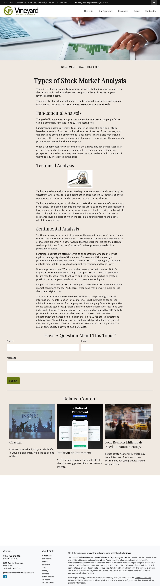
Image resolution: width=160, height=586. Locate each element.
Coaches (15, 442)
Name (10, 341)
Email (84, 341)
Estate (44, 562)
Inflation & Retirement (74, 452)
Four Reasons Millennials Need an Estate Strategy (124, 444)
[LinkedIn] (154, 2)
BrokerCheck (125, 553)
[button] (88, 10)
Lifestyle (45, 574)
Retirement (46, 556)
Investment (46, 559)
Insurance (46, 565)
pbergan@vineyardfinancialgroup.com (93, 2)
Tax (43, 568)
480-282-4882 (66, 2)
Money (45, 571)
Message (11, 357)
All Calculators (48, 583)
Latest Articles (48, 577)
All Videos (46, 580)
